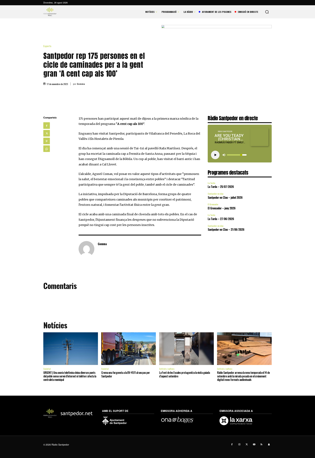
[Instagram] (239, 444)
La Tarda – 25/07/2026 (221, 186)
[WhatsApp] (46, 148)
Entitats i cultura (166, 368)
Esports (47, 46)
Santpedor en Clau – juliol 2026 (225, 197)
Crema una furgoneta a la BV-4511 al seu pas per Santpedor (125, 374)
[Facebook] (46, 125)
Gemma (81, 83)
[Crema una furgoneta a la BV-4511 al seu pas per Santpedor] (128, 348)
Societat (47, 368)
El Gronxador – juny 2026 (221, 208)
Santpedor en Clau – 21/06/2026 (226, 229)
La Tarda (211, 183)
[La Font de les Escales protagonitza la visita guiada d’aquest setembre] (186, 348)
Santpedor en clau (215, 193)
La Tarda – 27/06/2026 (221, 219)
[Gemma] (86, 249)
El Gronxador (213, 204)
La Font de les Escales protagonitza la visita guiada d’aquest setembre (184, 374)
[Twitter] (46, 133)
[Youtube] (254, 444)
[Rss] (261, 444)
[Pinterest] (46, 141)
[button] (267, 12)
